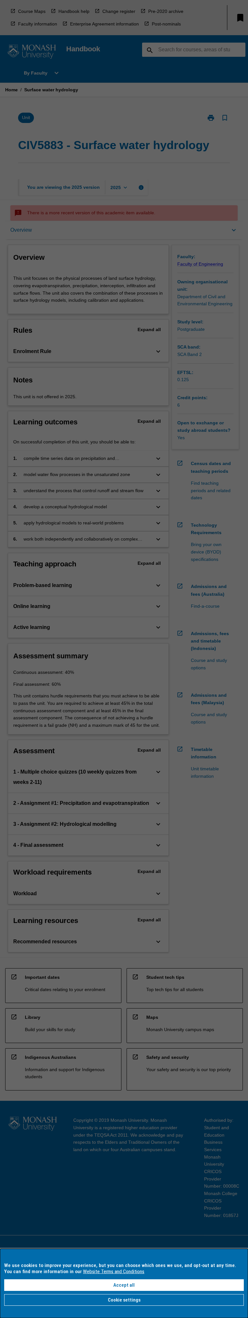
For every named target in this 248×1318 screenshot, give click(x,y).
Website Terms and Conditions (113, 1271)
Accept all (124, 1285)
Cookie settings (124, 1300)
